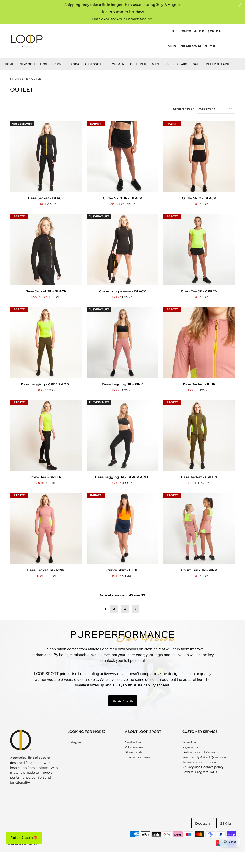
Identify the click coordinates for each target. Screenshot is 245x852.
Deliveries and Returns (200, 752)
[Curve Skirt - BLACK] (199, 157)
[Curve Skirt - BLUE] (122, 528)
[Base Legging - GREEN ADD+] (46, 343)
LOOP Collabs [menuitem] (176, 64)
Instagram (75, 742)
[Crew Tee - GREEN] (46, 435)
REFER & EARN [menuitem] (217, 64)
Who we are (134, 747)
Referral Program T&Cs (199, 772)
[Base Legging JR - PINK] (122, 343)
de (201, 31)
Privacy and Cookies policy (202, 767)
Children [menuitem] (138, 64)
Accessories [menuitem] (96, 64)
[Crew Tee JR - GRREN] (199, 250)
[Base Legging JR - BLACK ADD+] (122, 435)
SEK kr (214, 31)
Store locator (135, 752)
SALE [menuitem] (196, 64)
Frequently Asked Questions (204, 757)
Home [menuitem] (9, 64)
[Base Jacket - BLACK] (46, 157)
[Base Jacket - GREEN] (199, 435)
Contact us (133, 742)
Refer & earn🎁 (24, 838)
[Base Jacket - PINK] (199, 343)
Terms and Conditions (199, 762)
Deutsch (202, 823)
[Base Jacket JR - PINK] (46, 528)
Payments (190, 747)
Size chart (190, 742)
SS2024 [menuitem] (73, 64)
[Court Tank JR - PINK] (199, 528)
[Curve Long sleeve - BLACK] (122, 250)
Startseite (19, 78)
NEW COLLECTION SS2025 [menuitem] (40, 64)
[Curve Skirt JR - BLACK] (122, 157)
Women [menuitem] (118, 64)
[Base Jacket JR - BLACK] (46, 250)
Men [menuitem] (155, 64)
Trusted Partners (137, 757)
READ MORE (123, 700)
